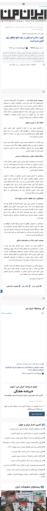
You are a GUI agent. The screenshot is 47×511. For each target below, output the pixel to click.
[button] (23, 4)
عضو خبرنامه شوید (36, 414)
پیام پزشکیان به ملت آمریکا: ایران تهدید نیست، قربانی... (23, 438)
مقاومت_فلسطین (12, 286)
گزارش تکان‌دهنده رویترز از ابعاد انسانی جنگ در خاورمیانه (23, 442)
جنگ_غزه (25, 286)
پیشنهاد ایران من (33, 308)
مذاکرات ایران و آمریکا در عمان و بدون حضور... (27, 456)
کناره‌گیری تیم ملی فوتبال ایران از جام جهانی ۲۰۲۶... (25, 447)
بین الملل (32, 27)
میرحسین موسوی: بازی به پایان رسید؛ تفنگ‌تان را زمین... (23, 465)
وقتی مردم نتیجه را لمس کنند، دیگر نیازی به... (27, 451)
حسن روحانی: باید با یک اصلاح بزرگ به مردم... (27, 460)
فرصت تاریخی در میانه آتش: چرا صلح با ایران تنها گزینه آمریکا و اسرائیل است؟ (24, 368)
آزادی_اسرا (35, 286)
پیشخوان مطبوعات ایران (27, 487)
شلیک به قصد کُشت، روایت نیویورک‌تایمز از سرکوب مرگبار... (26, 475)
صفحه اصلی (39, 27)
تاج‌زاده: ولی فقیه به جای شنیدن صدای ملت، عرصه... (24, 470)
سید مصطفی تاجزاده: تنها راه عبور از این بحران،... (26, 429)
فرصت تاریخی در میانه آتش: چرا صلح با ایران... (27, 433)
